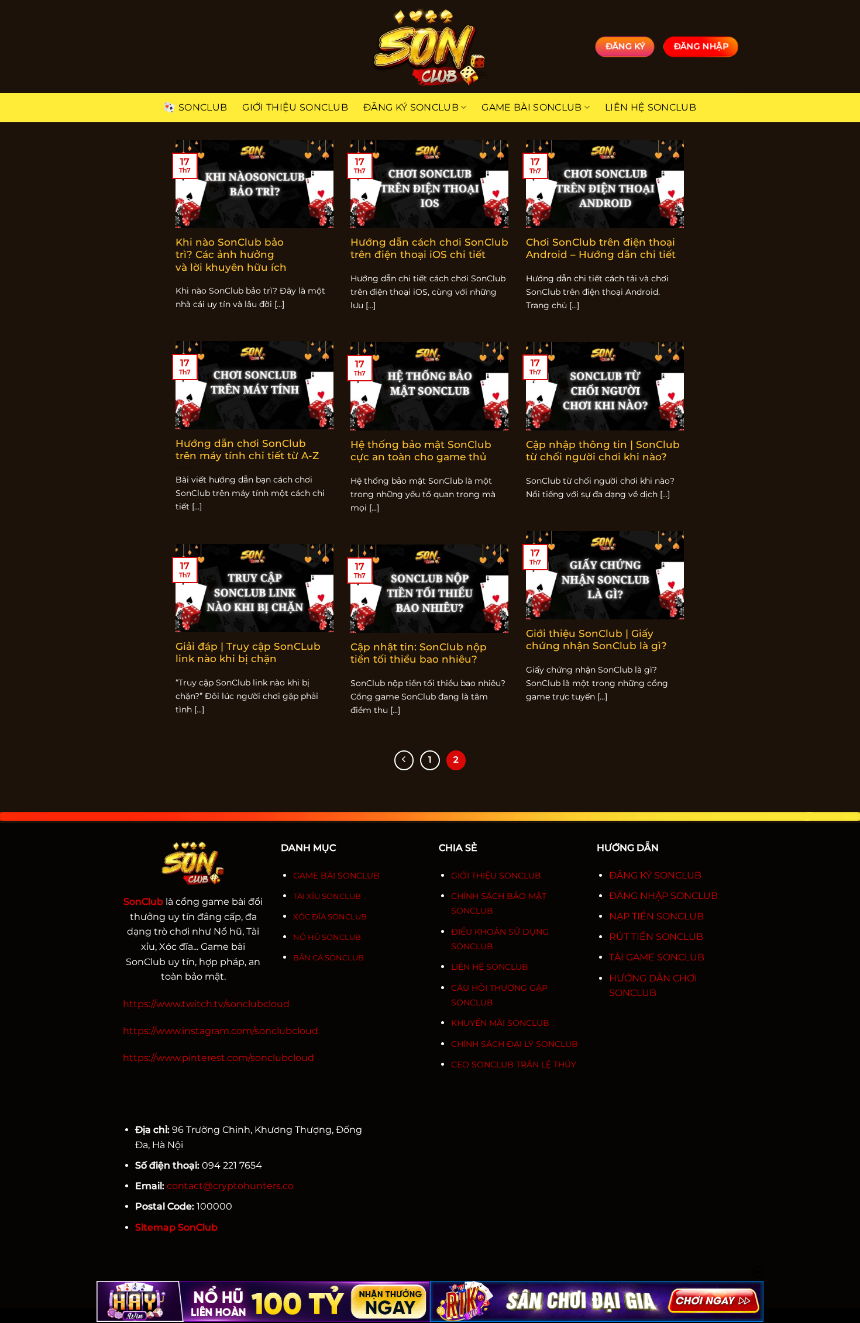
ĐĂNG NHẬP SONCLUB (663, 895)
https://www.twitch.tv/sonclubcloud (206, 1004)
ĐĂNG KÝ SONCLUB (655, 875)
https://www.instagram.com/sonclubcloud (220, 1030)
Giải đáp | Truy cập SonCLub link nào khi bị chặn (248, 652)
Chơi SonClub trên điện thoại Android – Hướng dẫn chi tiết (601, 248)
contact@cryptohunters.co (230, 1185)
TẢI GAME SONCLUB (656, 957)
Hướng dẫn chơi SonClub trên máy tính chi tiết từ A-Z (247, 449)
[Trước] (404, 760)
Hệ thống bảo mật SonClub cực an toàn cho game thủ (420, 451)
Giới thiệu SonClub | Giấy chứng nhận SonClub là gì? (596, 640)
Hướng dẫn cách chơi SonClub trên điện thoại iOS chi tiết (429, 248)
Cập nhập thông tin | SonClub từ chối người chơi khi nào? (603, 451)
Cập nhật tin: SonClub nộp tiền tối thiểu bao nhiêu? (418, 653)
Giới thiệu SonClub (295, 107)
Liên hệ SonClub (650, 107)
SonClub (202, 107)
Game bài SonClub (531, 107)
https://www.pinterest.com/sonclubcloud (218, 1057)
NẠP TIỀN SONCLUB (656, 916)
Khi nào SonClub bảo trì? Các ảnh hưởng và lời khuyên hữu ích (231, 254)
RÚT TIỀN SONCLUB (656, 936)
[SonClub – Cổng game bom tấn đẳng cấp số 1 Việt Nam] (430, 46)
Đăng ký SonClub (411, 107)
